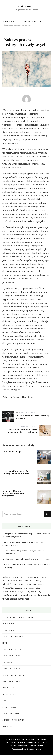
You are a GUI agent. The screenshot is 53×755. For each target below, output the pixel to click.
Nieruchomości (10, 694)
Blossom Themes (22, 746)
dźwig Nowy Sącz (24, 397)
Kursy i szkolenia (11, 669)
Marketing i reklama (13, 675)
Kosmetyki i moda (11, 656)
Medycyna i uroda (11, 682)
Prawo (5, 701)
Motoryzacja (9, 688)
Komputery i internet (13, 649)
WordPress (17, 749)
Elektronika (8, 630)
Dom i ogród (8, 624)
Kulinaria (7, 662)
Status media (26, 6)
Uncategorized (10, 726)
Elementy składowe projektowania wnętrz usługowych (13, 493)
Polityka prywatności (31, 749)
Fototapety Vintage (11, 451)
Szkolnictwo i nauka (13, 720)
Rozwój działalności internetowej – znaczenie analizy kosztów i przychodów (26, 535)
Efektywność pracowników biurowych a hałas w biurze (15, 472)
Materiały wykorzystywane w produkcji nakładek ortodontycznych (24, 543)
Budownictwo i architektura (17, 617)
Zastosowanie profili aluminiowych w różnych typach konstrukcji (26, 566)
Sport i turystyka (11, 714)
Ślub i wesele (9, 707)
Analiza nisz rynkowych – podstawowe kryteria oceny (26, 559)
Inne (4, 643)
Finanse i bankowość (13, 637)
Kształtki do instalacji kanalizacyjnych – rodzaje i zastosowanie (24, 552)
